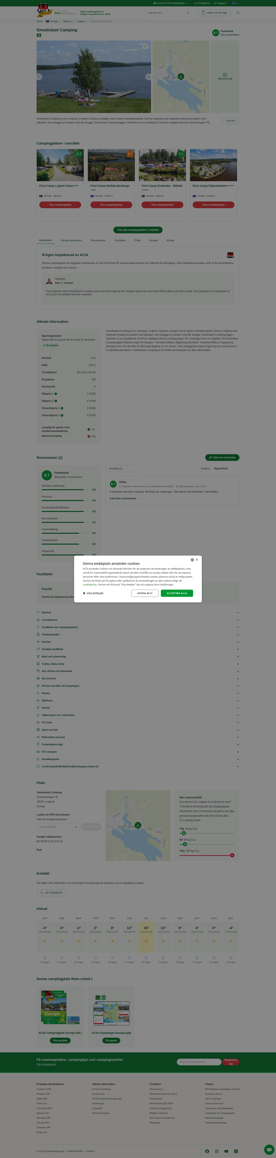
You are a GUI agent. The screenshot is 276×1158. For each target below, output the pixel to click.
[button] (93, 593)
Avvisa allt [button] (145, 593)
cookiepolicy (90, 584)
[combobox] (192, 560)
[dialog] (138, 579)
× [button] (196, 560)
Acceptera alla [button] (177, 593)
